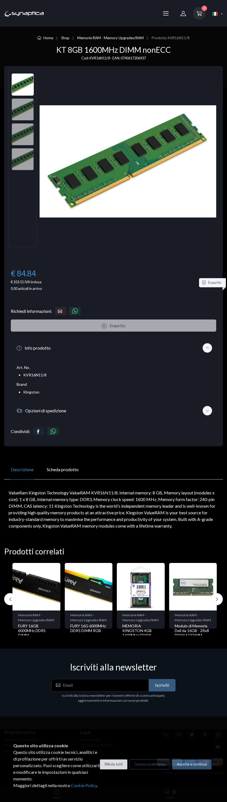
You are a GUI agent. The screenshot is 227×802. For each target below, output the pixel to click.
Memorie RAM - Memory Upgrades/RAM (110, 38)
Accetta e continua (192, 764)
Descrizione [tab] (22, 469)
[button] (113, 347)
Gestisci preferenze (149, 764)
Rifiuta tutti (114, 764)
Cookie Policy (84, 785)
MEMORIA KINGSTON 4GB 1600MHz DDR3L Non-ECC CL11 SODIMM (137, 635)
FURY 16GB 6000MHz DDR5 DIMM (32, 630)
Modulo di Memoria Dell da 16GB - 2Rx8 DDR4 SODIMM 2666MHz (192, 632)
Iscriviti (162, 685)
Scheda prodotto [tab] (63, 469)
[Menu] (166, 13)
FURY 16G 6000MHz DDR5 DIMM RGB (88, 628)
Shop (65, 38)
